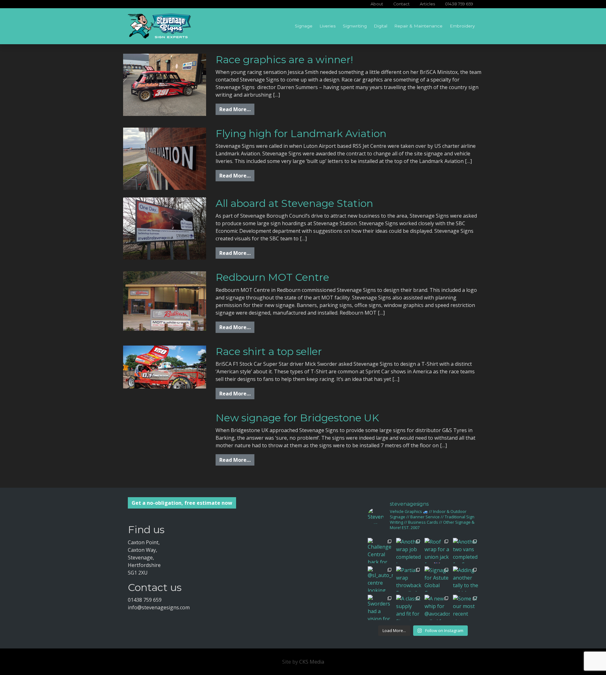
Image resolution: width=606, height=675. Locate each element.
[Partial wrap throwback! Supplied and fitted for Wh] (408, 579)
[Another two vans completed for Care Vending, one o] (465, 550)
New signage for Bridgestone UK (297, 418)
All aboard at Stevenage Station (294, 203)
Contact (401, 4)
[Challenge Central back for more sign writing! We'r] (380, 550)
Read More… (236, 109)
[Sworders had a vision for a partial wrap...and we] (380, 607)
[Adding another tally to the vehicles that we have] (465, 579)
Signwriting (355, 25)
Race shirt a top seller (269, 351)
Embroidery (462, 25)
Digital (380, 25)
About (377, 4)
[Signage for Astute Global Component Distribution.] (437, 579)
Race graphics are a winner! (284, 59)
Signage (303, 25)
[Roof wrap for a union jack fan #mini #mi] (437, 550)
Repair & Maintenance (418, 25)
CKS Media (311, 661)
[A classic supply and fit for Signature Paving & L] (408, 607)
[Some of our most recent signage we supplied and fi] (465, 607)
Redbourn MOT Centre (272, 277)
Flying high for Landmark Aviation (301, 133)
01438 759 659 (459, 4)
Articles (427, 4)
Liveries (327, 25)
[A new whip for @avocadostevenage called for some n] (437, 607)
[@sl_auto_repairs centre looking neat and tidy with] (380, 579)
